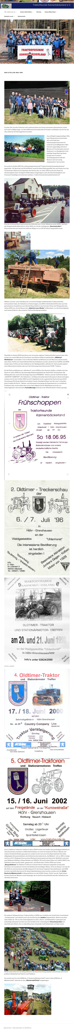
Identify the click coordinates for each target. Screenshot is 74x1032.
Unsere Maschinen (50, 12)
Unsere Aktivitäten (26, 12)
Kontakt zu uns (8, 16)
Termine (38, 12)
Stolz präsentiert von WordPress (22, 1028)
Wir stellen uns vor (10, 12)
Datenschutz (21, 16)
